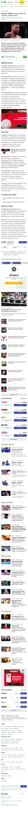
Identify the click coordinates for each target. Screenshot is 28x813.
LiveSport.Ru (4, 6)
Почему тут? (7, 405)
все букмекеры (23, 398)
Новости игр (4, 781)
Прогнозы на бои (21, 6)
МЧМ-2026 (14, 755)
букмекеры (10, 211)
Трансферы (3, 732)
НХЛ (5, 755)
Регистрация (20, 405)
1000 (12, 251)
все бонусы (23, 689)
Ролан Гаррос (18, 767)
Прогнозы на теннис (14, 743)
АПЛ (2, 728)
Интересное (4, 734)
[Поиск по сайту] (26, 2)
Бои (2, 759)
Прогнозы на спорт (13, 6)
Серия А (10, 728)
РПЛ (2, 726)
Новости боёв (11, 762)
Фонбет (12, 750)
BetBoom (17, 750)
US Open (3, 770)
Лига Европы (15, 726)
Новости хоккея (21, 755)
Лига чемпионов (7, 726)
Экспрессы (12, 739)
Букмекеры (4, 745)
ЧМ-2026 (21, 726)
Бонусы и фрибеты (5, 750)
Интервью (10, 734)
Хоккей (3, 752)
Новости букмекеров (5, 748)
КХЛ (2, 755)
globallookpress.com (14, 39)
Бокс (6, 762)
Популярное (20, 732)
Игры (2, 778)
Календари (19, 730)
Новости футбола (5, 730)
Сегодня (3, 739)
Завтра (7, 739)
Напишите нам (22, 793)
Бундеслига (15, 728)
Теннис (3, 764)
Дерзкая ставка (19, 739)
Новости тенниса (5, 769)
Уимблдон (11, 767)
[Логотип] (5, 2)
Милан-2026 (4, 776)
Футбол (3, 724)
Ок (23, 786)
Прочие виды (4, 773)
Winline (13, 748)
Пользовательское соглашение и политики (9, 804)
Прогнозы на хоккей (15, 741)
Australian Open (4, 767)
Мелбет (17, 748)
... (24, 3)
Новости (10, 776)
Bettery (22, 750)
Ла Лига (6, 728)
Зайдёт (4, 247)
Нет (15, 247)
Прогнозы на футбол (11, 732)
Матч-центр (12, 730)
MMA (2, 762)
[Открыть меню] (2, 2)
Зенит (21, 748)
